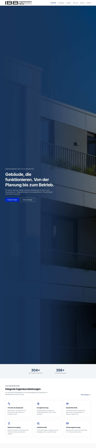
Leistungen (61, 3)
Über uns (75, 3)
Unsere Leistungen (28, 199)
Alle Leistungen (85, 394)
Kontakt (89, 3)
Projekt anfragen (12, 199)
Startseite (53, 3)
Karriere (82, 3)
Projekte (68, 3)
